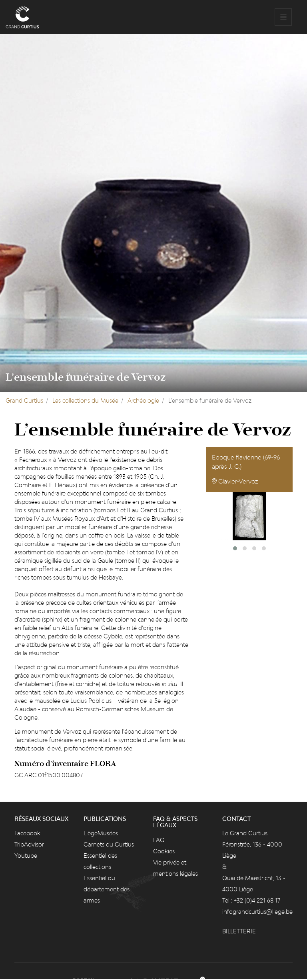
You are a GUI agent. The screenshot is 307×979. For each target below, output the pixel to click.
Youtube (25, 855)
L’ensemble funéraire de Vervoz (86, 377)
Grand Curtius (24, 400)
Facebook (27, 833)
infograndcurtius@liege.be (257, 911)
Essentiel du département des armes (107, 889)
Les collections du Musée (85, 400)
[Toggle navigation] (283, 17)
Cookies (164, 851)
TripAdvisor (29, 844)
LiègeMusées (101, 833)
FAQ (159, 840)
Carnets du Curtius (109, 844)
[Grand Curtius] (22, 17)
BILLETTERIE (239, 931)
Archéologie (143, 400)
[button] (235, 548)
